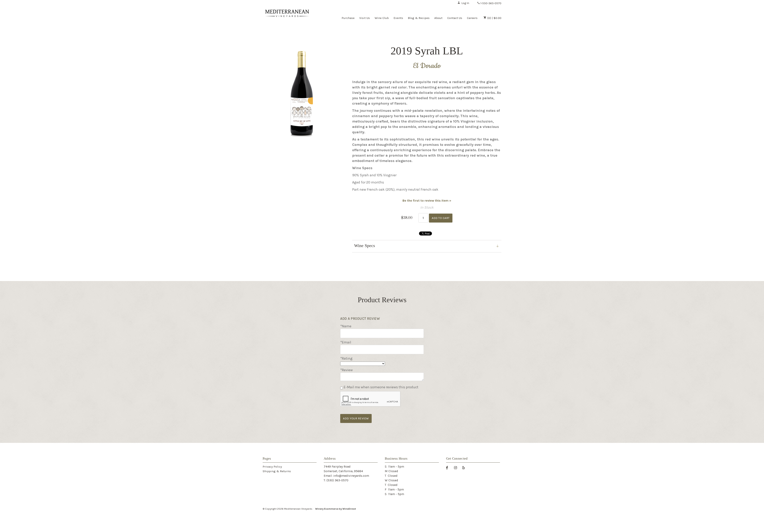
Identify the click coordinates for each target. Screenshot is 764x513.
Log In (465, 3)
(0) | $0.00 (493, 18)
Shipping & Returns (277, 471)
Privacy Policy (272, 466)
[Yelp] (465, 467)
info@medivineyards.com (351, 476)
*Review (346, 370)
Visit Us (364, 18)
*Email (345, 342)
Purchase (348, 18)
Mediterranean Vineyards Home (287, 18)
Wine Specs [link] (364, 245)
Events (398, 18)
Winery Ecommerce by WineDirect (335, 508)
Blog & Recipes (419, 18)
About (438, 18)
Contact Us (454, 18)
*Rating (346, 358)
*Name (345, 326)
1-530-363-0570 (490, 3)
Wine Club (382, 18)
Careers (472, 18)
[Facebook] (448, 467)
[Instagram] (457, 467)
